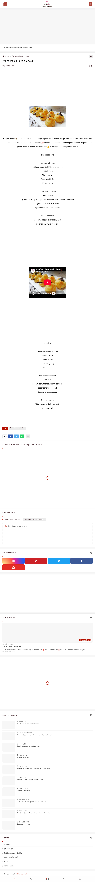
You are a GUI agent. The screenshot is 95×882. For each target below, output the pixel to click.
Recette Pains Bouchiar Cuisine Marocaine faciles (33, 768)
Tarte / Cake (9, 866)
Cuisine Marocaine (22, 874)
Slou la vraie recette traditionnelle (28, 746)
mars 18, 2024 (23, 755)
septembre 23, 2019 (25, 733)
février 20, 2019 (24, 822)
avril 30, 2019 (23, 744)
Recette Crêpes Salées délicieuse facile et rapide (33, 813)
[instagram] (13, 561)
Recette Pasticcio (23, 757)
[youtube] (13, 567)
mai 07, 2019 (23, 811)
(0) (91, 66)
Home (7, 56)
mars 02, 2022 (23, 722)
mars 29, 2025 (23, 766)
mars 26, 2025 (23, 777)
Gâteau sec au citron (24, 824)
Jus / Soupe (8, 848)
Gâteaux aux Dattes (23, 791)
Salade (6, 861)
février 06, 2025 (24, 800)
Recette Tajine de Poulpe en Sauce (28, 724)
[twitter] (59, 561)
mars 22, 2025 (23, 789)
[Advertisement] (47, 26)
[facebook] (81, 561)
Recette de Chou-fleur (12, 647)
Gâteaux (7, 844)
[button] (10, 436)
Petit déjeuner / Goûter (22, 56)
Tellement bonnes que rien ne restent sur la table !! (34, 735)
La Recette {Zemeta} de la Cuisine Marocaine (32, 802)
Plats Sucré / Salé (11, 857)
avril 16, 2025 (8, 644)
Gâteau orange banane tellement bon (19, 47)
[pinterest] (36, 561)
